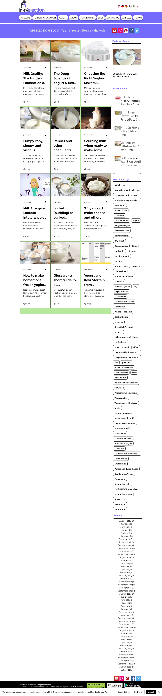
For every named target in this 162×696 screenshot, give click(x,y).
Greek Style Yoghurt (124, 327)
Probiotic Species (122, 286)
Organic (132, 251)
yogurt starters (121, 291)
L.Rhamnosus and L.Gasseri (127, 337)
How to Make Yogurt (124, 474)
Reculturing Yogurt (123, 494)
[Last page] (140, 173)
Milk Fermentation (123, 438)
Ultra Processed (122, 347)
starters (136, 266)
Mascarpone (120, 418)
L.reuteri (119, 261)
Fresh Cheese (120, 342)
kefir (134, 372)
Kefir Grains (120, 509)
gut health (119, 251)
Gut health (119, 215)
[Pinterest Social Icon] (126, 30)
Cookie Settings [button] (123, 692)
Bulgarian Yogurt (122, 225)
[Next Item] (137, 57)
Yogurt (136, 220)
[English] (119, 6)
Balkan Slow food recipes (126, 382)
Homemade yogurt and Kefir (128, 200)
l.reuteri (118, 332)
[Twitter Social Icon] (137, 30)
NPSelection (120, 185)
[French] (130, 6)
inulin (117, 408)
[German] (122, 6)
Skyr (136, 286)
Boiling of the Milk (123, 311)
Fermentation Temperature (127, 453)
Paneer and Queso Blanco (126, 469)
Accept (151, 692)
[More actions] (46, 67)
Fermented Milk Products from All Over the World (128, 195)
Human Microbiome (124, 276)
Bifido (135, 347)
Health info (120, 205)
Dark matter (120, 377)
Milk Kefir (119, 448)
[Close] (158, 692)
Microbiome (120, 296)
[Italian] (134, 6)
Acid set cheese (121, 266)
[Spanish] (126, 6)
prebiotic (126, 362)
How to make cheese (124, 367)
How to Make (121, 210)
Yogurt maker (121, 398)
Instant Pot (120, 499)
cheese (134, 403)
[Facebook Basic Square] (131, 30)
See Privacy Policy (102, 692)
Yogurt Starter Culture (125, 423)
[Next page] (134, 173)
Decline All (138, 692)
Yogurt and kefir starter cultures (128, 352)
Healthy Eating (121, 317)
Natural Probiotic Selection (127, 190)
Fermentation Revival (124, 301)
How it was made (122, 235)
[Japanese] (138, 6)
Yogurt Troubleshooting (126, 393)
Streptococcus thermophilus (127, 357)
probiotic (119, 322)
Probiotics (119, 281)
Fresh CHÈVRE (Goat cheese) (127, 489)
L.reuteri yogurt (122, 256)
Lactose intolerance (124, 413)
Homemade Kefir (122, 428)
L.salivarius (120, 306)
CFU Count (119, 241)
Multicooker (120, 463)
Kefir (134, 246)
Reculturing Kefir (122, 484)
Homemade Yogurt (123, 443)
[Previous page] (120, 173)
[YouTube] (114, 30)
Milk (132, 418)
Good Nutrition (122, 220)
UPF (116, 362)
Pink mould (120, 479)
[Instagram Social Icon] (120, 30)
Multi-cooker (121, 458)
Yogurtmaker (121, 403)
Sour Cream (120, 504)
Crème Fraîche (121, 372)
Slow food (119, 387)
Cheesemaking (121, 246)
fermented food (122, 230)
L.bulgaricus (120, 271)
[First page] (114, 173)
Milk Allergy (120, 433)
